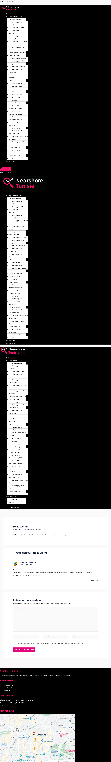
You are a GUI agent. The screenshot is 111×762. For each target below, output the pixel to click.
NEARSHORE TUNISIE (7, 1)
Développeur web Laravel (16, 23)
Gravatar (37, 575)
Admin (12, 92)
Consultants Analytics (14, 123)
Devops (14, 100)
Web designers (17, 83)
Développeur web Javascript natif (16, 37)
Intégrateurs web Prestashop (16, 76)
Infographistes (17, 86)
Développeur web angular (16, 32)
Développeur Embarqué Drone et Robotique (16, 54)
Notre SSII (9, 14)
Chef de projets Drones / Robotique (18, 137)
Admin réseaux (17, 94)
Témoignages (10, 161)
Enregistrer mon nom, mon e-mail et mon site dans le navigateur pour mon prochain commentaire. (49, 643)
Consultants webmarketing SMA (15, 118)
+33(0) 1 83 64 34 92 (6, 172)
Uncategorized (30, 529)
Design (12, 80)
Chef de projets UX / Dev (17, 143)
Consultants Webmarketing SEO (15, 112)
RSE (13, 158)
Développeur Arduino (19, 58)
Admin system (17, 97)
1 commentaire (18, 529)
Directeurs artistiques (19, 89)
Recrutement (10, 164)
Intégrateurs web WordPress (16, 71)
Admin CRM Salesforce (14, 151)
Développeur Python (18, 27)
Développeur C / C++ (18, 61)
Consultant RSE (15, 156)
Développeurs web (16, 19)
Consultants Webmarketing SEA (15, 107)
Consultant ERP (15, 147)
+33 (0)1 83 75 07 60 (12, 508)
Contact (8, 505)
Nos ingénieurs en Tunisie (14, 16)
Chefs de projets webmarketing (16, 132)
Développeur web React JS (18, 43)
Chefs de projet (15, 128)
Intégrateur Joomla (18, 66)
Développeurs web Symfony (16, 48)
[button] (30, 16)
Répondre (94, 580)
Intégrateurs (14, 64)
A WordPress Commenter (28, 563)
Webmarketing (15, 103)
